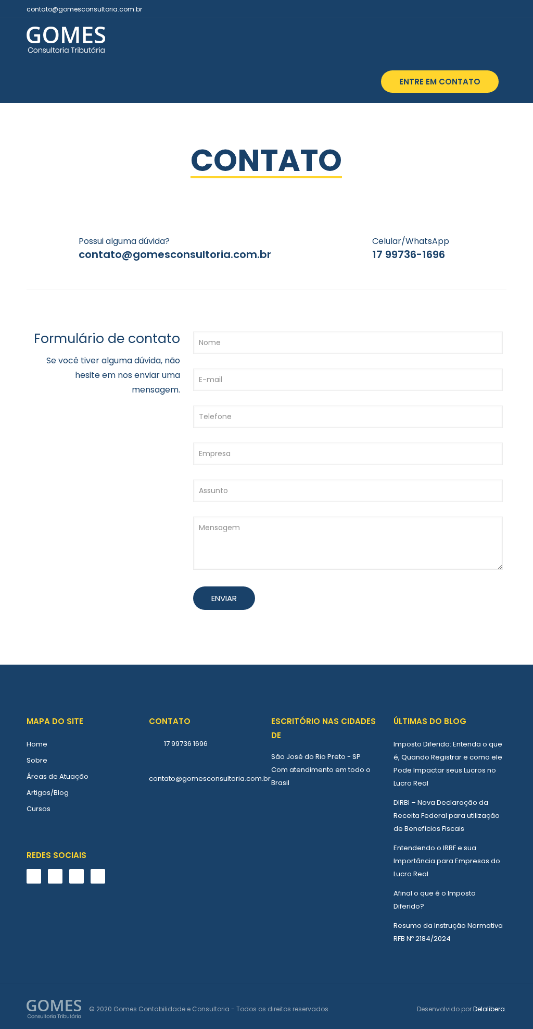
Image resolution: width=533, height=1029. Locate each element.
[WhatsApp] (458, 8)
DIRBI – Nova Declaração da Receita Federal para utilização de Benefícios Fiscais (447, 816)
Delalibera (489, 1009)
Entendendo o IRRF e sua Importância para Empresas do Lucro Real (447, 861)
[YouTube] (486, 8)
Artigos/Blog (48, 793)
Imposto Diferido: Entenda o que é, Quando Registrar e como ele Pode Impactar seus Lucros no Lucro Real (448, 763)
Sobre (37, 760)
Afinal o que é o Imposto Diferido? (435, 899)
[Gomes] (66, 39)
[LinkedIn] (501, 8)
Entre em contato (439, 81)
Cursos (38, 809)
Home (37, 744)
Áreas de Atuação (57, 776)
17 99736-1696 (408, 254)
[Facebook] (472, 8)
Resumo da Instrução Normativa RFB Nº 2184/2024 (448, 932)
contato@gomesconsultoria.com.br (84, 9)
